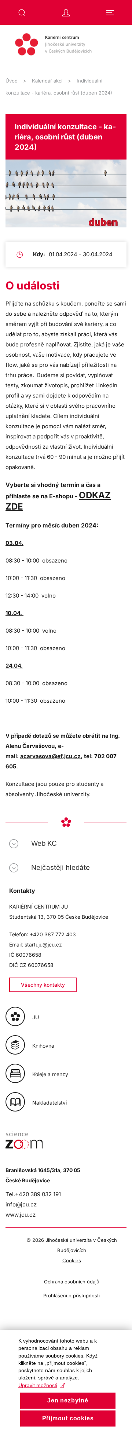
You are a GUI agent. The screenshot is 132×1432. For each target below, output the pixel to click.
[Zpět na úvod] (66, 48)
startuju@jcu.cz (43, 944)
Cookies (71, 1260)
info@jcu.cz (21, 1204)
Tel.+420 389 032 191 (33, 1194)
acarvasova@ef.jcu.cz (50, 756)
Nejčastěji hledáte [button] (60, 867)
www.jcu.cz (21, 1214)
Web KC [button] (44, 843)
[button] (22, 13)
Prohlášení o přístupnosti (71, 1295)
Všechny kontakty (43, 985)
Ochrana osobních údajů (71, 1282)
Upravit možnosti (37, 1385)
